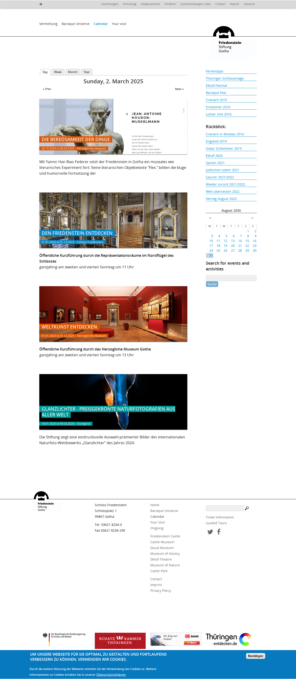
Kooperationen (150, 4)
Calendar (101, 24)
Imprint (234, 4)
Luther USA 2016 (218, 114)
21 (240, 245)
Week (58, 72)
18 (218, 245)
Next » (179, 89)
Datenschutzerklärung (111, 674)
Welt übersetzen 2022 (223, 191)
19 (225, 245)
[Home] (50, 3)
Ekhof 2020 (214, 155)
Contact (220, 4)
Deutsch (249, 4)
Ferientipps (214, 71)
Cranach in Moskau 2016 (225, 134)
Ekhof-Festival (216, 85)
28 (240, 250)
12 (225, 241)
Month (72, 72)
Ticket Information (220, 517)
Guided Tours (216, 523)
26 (225, 250)
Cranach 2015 (216, 100)
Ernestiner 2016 (218, 107)
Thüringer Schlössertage (225, 78)
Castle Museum (162, 542)
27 (232, 250)
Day (46, 72)
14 (240, 241)
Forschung (129, 4)
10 (211, 241)
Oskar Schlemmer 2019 (224, 148)
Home (154, 505)
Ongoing (156, 528)
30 (254, 250)
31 (211, 255)
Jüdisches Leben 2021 (222, 170)
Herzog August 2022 (221, 198)
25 (218, 250)
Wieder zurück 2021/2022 (225, 184)
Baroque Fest (216, 92)
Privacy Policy (160, 590)
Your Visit (157, 522)
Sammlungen (109, 4)
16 (254, 241)
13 (232, 241)
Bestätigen (255, 656)
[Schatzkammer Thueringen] (120, 641)
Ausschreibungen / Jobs (196, 4)
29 (247, 250)
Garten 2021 (215, 163)
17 (211, 245)
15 (247, 241)
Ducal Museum (162, 548)
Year (87, 72)
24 (211, 250)
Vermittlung (48, 24)
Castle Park (158, 571)
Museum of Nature (165, 565)
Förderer (170, 4)
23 (254, 245)
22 (247, 245)
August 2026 (231, 210)
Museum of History (165, 553)
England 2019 (216, 141)
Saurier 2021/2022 (220, 177)
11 (218, 241)
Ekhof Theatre (161, 559)
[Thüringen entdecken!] (231, 640)
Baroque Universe (75, 24)
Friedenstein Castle (165, 536)
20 (232, 245)
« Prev (47, 89)
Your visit (119, 24)
